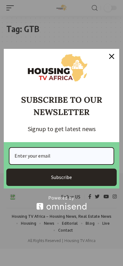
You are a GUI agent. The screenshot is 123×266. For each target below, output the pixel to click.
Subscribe (61, 177)
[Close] (111, 56)
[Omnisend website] (61, 202)
